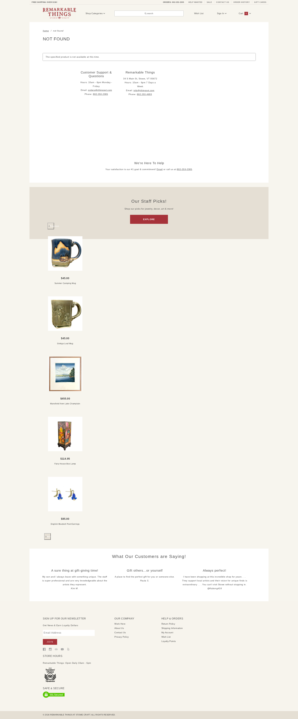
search (150, 13)
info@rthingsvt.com (143, 90)
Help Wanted (195, 2)
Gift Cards (260, 2)
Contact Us (222, 2)
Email (160, 169)
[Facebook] (44, 649)
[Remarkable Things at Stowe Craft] (59, 13)
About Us (119, 628)
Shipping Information (172, 628)
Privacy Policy (121, 637)
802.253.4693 (144, 94)
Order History (241, 2)
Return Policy (168, 624)
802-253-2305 (184, 169)
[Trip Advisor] (56, 649)
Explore (149, 219)
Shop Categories (95, 13)
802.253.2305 (100, 94)
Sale (209, 2)
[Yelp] (68, 649)
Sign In (221, 13)
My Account (167, 632)
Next (48, 536)
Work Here (119, 624)
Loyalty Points (168, 641)
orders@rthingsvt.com (100, 90)
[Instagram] (50, 649)
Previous (52, 226)
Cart (243, 13)
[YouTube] (62, 649)
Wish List (198, 13)
